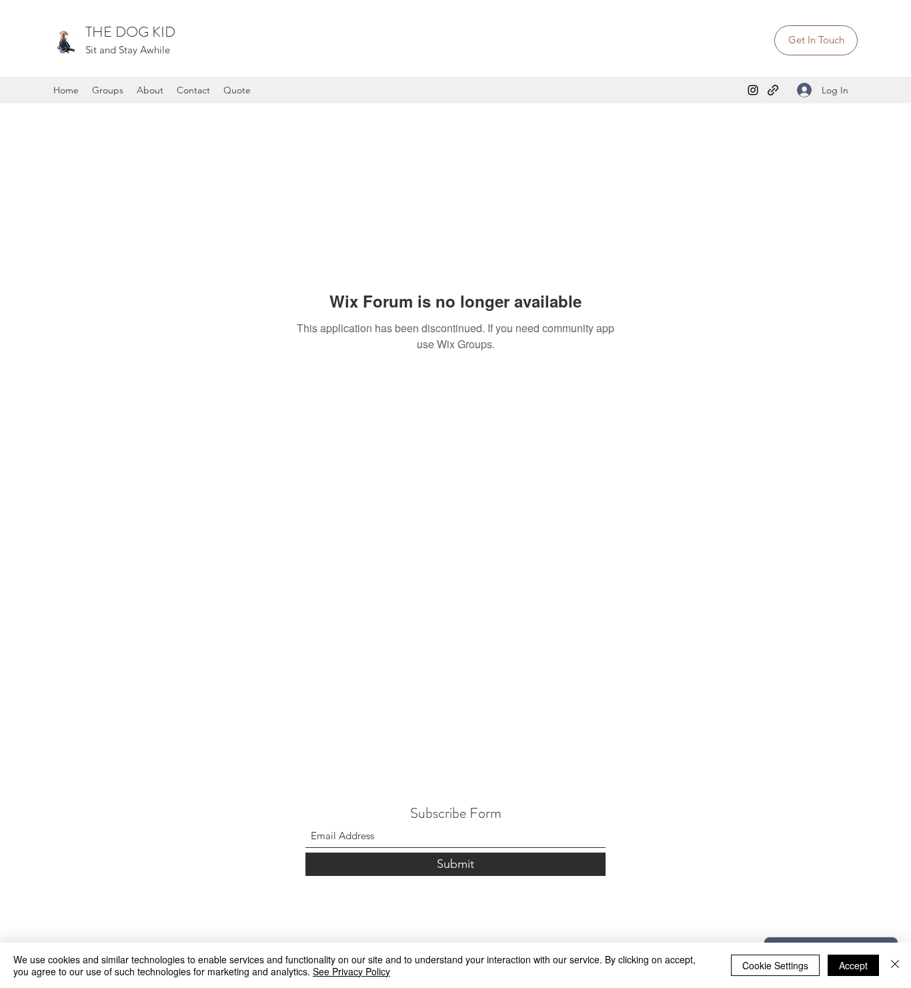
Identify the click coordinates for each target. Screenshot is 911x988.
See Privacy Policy (351, 971)
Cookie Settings (775, 965)
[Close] (895, 965)
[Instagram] (753, 90)
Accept (853, 965)
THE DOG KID (130, 31)
